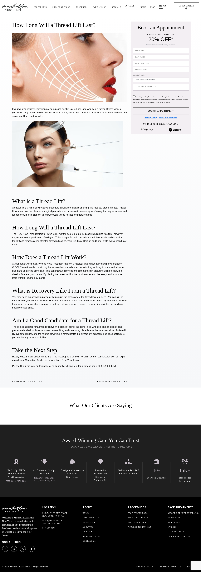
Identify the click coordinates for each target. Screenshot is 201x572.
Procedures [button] (40, 7)
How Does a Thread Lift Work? (49, 257)
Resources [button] (82, 7)
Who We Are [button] (100, 7)
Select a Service (139, 75)
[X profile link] (23, 549)
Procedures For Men (140, 527)
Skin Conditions (92, 518)
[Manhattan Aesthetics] (15, 7)
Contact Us (129, 7)
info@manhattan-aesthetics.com (52, 522)
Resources (89, 522)
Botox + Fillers (137, 522)
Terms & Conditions (168, 118)
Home (86, 513)
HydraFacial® (176, 532)
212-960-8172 (49, 528)
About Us (88, 527)
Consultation (186, 6)
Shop (152, 7)
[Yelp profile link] (32, 549)
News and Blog (91, 536)
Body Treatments (138, 518)
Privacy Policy (150, 118)
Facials (172, 527)
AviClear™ (174, 522)
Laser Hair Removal (179, 536)
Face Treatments (138, 513)
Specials (116, 7)
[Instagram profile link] (14, 549)
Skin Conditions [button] (61, 7)
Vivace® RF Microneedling (183, 513)
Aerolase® (174, 518)
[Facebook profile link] (5, 549)
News (143, 7)
